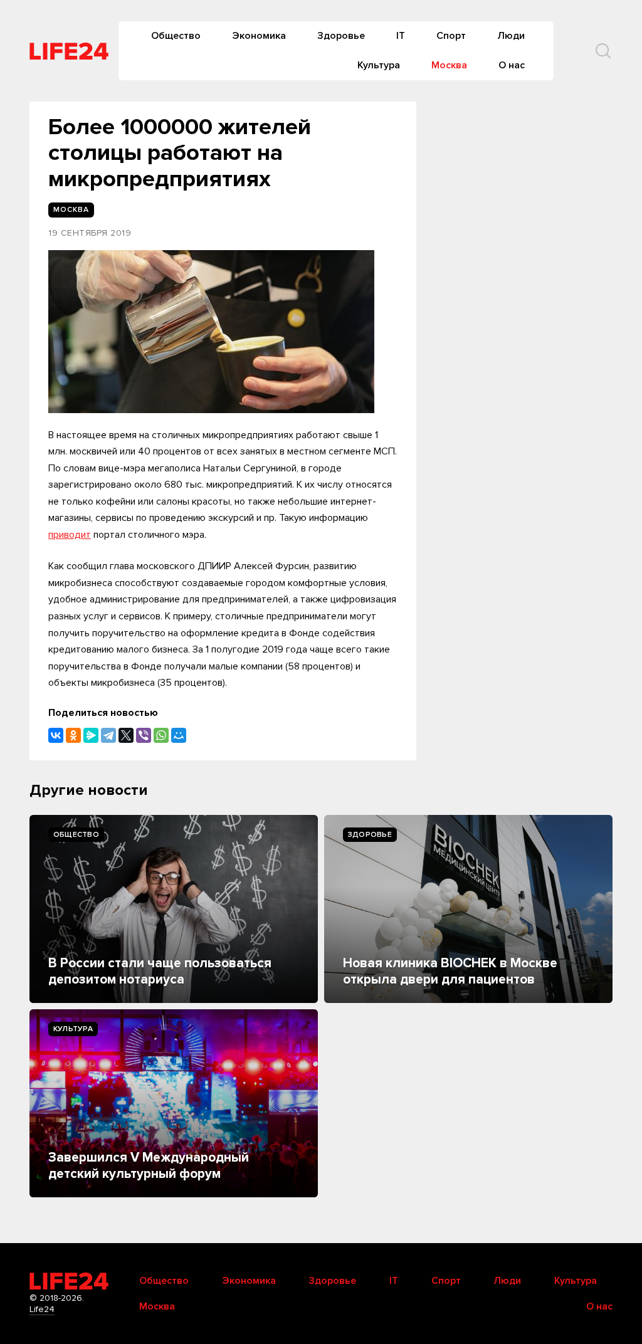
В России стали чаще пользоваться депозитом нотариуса (159, 971)
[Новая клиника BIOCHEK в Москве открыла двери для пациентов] (468, 909)
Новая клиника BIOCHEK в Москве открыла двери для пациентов (450, 971)
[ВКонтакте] (55, 735)
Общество (176, 35)
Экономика (259, 35)
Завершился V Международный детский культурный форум (148, 1166)
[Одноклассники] (73, 735)
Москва (449, 65)
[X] (126, 735)
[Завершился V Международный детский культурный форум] (173, 1103)
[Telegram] (108, 735)
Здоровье (341, 35)
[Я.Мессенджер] (90, 735)
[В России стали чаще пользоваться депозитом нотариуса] (173, 909)
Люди (511, 35)
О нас (511, 65)
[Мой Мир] (178, 735)
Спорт (451, 35)
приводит (69, 534)
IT (400, 35)
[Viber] (143, 735)
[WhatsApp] (161, 735)
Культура (378, 65)
